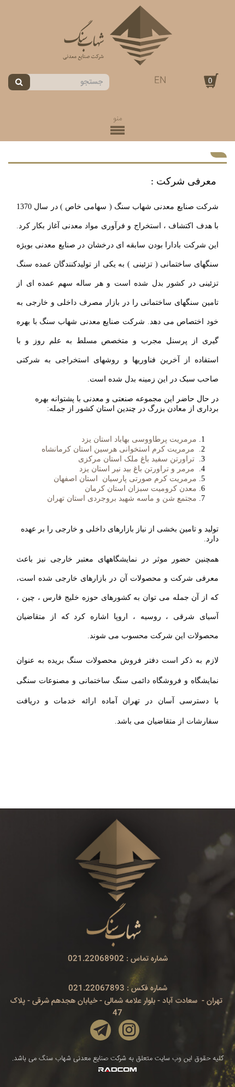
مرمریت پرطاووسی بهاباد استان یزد (139, 439)
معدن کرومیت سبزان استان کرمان (141, 488)
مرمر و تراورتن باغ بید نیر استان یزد (137, 469)
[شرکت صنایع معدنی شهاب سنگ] (117, 35)
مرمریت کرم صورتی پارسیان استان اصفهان (125, 479)
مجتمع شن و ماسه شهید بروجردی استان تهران (122, 498)
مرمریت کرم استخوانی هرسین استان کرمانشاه (118, 449)
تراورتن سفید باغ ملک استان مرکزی (137, 459)
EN (160, 81)
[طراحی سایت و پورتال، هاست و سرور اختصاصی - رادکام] (117, 1070)
